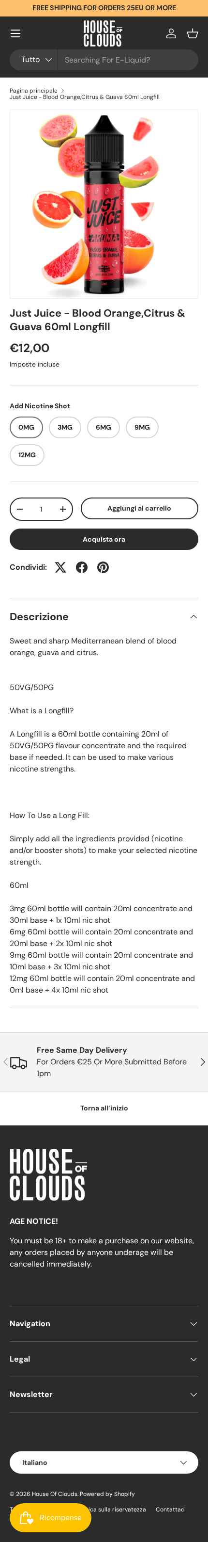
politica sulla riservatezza (111, 1509)
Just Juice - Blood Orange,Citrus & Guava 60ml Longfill (85, 97)
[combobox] (104, 59)
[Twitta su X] (60, 567)
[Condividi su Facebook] (81, 567)
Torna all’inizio (104, 1108)
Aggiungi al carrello (139, 508)
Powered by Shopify (107, 1494)
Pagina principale (34, 91)
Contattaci (171, 1509)
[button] (192, 33)
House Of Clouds (54, 1494)
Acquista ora (104, 539)
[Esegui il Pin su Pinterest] (103, 567)
